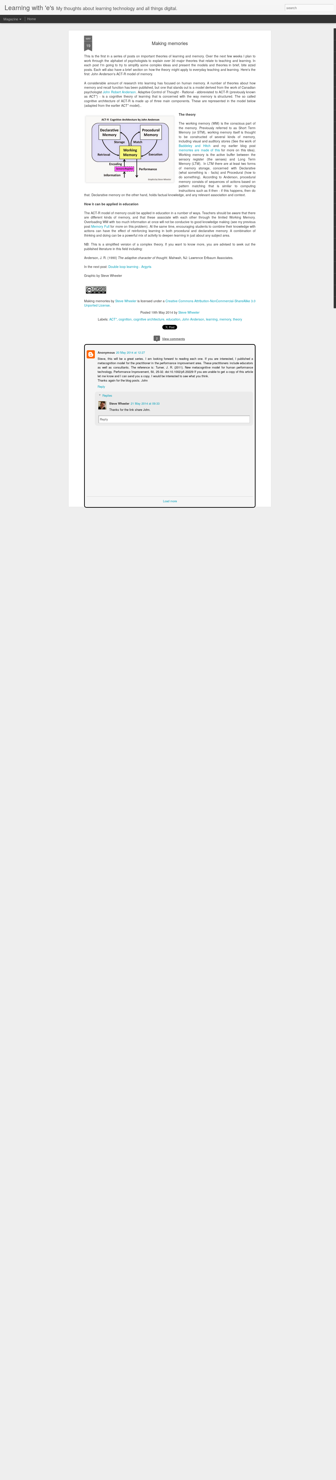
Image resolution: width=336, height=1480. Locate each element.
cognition (125, 319)
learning (212, 319)
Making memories (170, 43)
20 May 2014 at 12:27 (130, 352)
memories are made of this (199, 150)
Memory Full (100, 226)
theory (237, 319)
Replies (107, 395)
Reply (101, 386)
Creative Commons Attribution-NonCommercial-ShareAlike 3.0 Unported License (170, 303)
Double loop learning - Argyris (129, 266)
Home (31, 18)
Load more (170, 500)
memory (225, 319)
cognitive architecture (148, 319)
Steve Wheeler (125, 301)
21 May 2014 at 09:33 (144, 403)
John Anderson (193, 319)
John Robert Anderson (119, 92)
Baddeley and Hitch (195, 145)
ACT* (113, 319)
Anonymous (105, 352)
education (173, 319)
